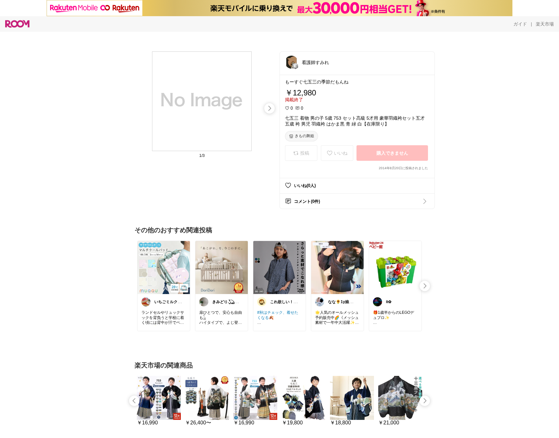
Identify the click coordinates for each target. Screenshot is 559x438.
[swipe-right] (269, 108)
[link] (163, 267)
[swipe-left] (134, 401)
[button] (291, 62)
